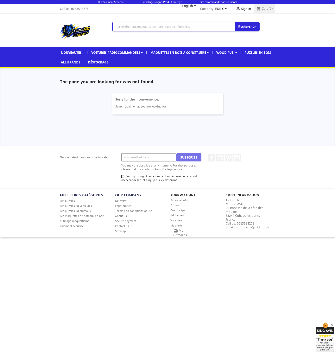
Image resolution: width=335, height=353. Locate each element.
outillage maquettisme (74, 221)
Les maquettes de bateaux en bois (82, 216)
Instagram (237, 157)
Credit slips (177, 210)
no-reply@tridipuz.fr (254, 227)
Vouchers (176, 220)
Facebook (211, 157)
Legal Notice (123, 206)
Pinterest (228, 157)
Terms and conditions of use (133, 211)
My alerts (176, 225)
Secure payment (125, 221)
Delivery (120, 201)
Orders (175, 205)
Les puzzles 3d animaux (75, 211)
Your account (182, 195)
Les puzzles (67, 201)
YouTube (220, 157)
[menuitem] (84, 201)
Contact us (122, 226)
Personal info (178, 200)
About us (121, 216)
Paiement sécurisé (72, 226)
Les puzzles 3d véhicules (76, 206)
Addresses (177, 215)
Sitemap (120, 231)
